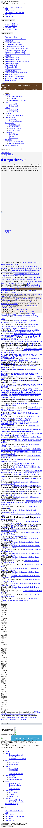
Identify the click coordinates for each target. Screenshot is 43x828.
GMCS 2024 (13, 110)
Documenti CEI (14, 125)
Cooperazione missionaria (13, 44)
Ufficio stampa (10, 117)
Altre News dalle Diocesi (9, 456)
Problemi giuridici (11, 67)
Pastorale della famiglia (12, 57)
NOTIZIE (8, 15)
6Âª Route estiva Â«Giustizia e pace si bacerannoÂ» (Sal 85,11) (21, 713)
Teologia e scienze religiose (14, 78)
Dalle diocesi (13, 106)
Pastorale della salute (12, 59)
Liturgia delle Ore (11, 26)
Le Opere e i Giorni (11, 29)
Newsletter (8, 140)
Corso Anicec (13, 138)
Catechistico (9, 41)
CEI (6, 9)
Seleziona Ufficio (7, 33)
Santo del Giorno (10, 28)
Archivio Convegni (11, 145)
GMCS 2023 (9, 16)
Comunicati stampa (15, 121)
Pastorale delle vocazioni (13, 63)
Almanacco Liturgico (8, 20)
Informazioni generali (16, 96)
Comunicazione (6, 153)
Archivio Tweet (6, 310)
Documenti (8, 113)
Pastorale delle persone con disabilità (17, 61)
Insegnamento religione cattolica (15, 52)
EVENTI (8, 231)
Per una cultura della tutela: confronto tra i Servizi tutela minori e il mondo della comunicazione (21, 451)
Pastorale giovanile (11, 65)
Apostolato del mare (11, 37)
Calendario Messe (15, 128)
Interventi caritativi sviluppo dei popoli (17, 54)
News (7, 102)
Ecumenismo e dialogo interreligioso (17, 48)
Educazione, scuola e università (15, 50)
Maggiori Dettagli (7, 502)
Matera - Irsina (5, 409)
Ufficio (7, 95)
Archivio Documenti (16, 115)
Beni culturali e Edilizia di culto (15, 39)
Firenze (3, 419)
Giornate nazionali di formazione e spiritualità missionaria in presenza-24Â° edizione (18, 718)
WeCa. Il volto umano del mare (17, 373)
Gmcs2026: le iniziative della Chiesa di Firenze (17, 431)
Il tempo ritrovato (13, 160)
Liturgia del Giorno (11, 24)
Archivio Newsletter (16, 141)
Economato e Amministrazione (15, 46)
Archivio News (14, 104)
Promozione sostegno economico (16, 72)
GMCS (7, 108)
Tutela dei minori (10, 80)
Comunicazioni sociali (12, 42)
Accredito (12, 119)
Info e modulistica (15, 126)
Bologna (3, 446)
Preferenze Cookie (7, 826)
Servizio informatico (11, 74)
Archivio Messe (14, 130)
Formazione (9, 132)
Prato (2, 435)
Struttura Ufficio (14, 98)
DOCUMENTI (10, 11)
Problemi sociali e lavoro (13, 69)
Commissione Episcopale (17, 100)
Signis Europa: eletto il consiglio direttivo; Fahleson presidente (18, 393)
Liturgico (8, 56)
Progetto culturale (11, 71)
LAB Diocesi (13, 134)
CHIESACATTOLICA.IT (14, 7)
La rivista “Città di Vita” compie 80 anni (15, 423)
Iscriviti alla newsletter (16, 143)
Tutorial (11, 136)
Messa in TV (9, 123)
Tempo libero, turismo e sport (14, 76)
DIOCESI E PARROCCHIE (14, 13)
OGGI (7, 233)
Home (7, 93)
